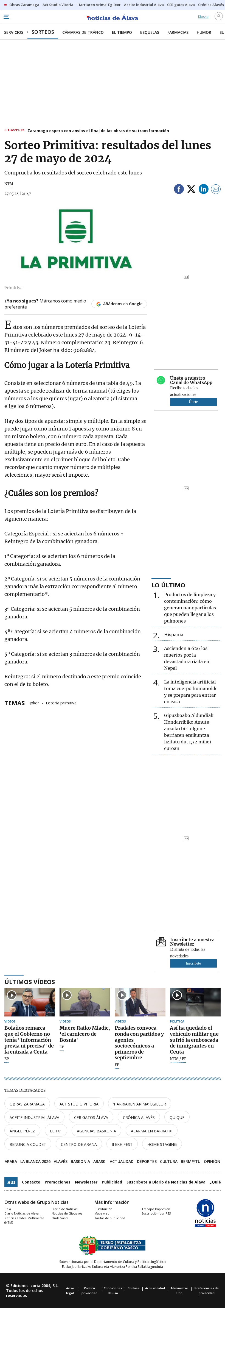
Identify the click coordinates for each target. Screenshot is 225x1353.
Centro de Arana (79, 1144)
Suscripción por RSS (156, 1213)
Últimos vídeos (29, 981)
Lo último (168, 585)
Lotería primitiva (61, 702)
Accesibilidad (155, 1288)
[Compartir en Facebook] (179, 190)
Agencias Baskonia (96, 1130)
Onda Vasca (60, 1218)
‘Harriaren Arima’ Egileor (139, 1104)
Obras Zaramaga (27, 1104)
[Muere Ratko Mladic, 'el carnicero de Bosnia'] (85, 1002)
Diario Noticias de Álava (21, 1213)
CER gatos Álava (91, 1117)
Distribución (103, 1209)
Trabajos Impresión (156, 1209)
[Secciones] (6, 17)
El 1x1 (56, 1130)
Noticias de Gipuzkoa (67, 1213)
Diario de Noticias (64, 1209)
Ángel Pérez (22, 1130)
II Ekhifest (122, 1144)
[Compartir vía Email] (216, 190)
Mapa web (101, 1213)
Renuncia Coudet (28, 1144)
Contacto (31, 1182)
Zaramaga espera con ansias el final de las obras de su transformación (98, 130)
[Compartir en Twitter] (191, 190)
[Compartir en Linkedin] (204, 190)
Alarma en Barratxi (151, 1130)
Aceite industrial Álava (34, 1117)
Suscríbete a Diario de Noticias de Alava (166, 1182)
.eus (11, 1182)
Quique (177, 1117)
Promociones (58, 1182)
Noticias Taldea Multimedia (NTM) (24, 1220)
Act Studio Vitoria (79, 1104)
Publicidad (112, 1182)
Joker (34, 702)
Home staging (162, 1144)
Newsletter (86, 1182)
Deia (7, 1209)
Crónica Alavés (139, 1117)
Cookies (133, 1288)
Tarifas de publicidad (109, 1218)
